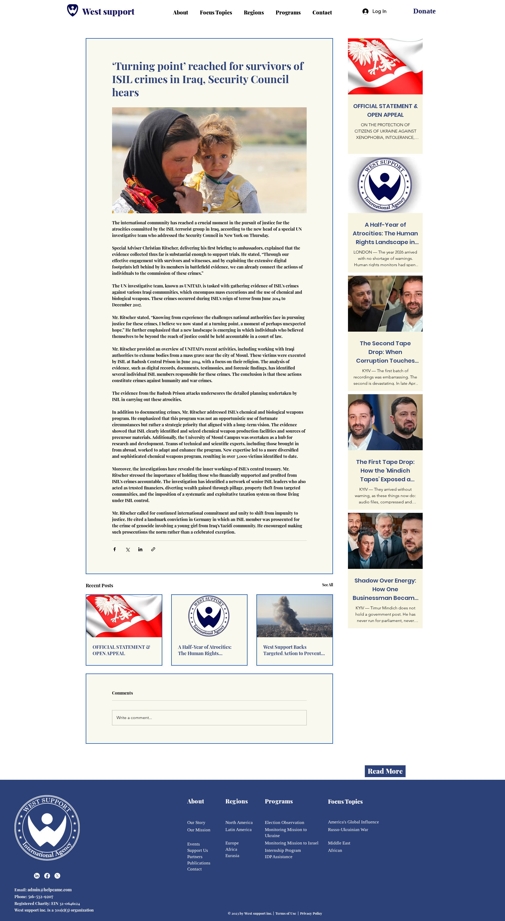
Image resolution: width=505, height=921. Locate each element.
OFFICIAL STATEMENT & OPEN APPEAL (121, 650)
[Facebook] (47, 876)
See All (327, 584)
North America (239, 822)
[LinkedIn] (37, 876)
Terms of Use (285, 913)
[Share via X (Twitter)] (127, 549)
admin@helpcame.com (50, 889)
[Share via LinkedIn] (140, 549)
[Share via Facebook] (114, 549)
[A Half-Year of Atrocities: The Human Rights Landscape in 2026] (209, 616)
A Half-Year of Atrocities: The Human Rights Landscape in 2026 (204, 650)
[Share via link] (153, 549)
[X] (57, 876)
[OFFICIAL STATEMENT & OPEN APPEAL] (124, 616)
